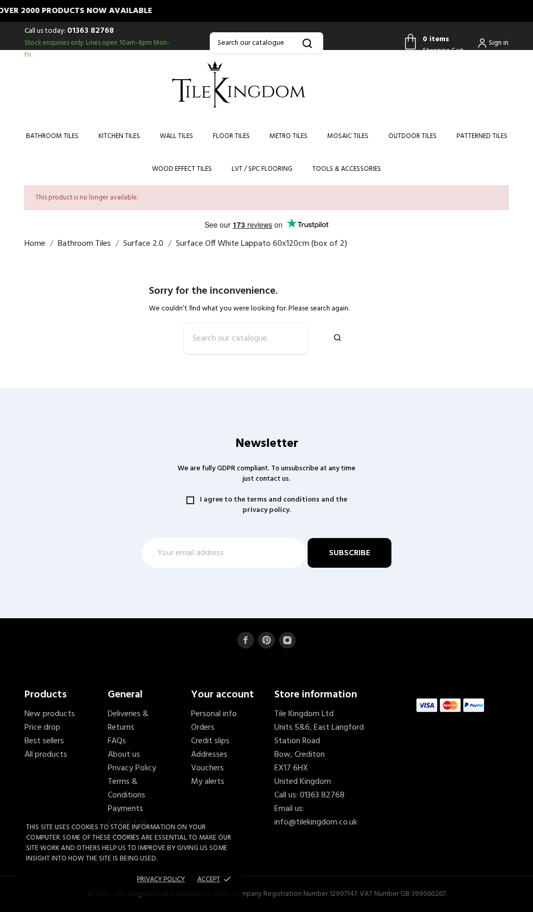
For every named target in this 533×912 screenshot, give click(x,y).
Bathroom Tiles (52, 136)
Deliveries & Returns (128, 720)
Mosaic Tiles (348, 136)
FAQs (117, 741)
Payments (125, 809)
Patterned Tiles (481, 136)
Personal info (214, 714)
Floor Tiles (231, 136)
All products (45, 754)
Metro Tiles (289, 136)
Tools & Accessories (346, 169)
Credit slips (210, 741)
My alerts (207, 782)
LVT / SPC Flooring (262, 169)
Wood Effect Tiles (182, 169)
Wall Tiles (176, 136)
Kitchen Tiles (119, 136)
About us (124, 754)
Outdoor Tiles (412, 136)
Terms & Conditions (126, 788)
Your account (222, 694)
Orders (202, 727)
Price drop (42, 727)
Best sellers (44, 741)
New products (49, 714)
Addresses (209, 754)
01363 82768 (90, 31)
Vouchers (207, 768)
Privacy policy (161, 879)
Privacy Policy (132, 768)
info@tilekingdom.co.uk (315, 822)
